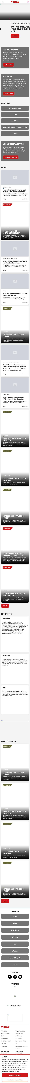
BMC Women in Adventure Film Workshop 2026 (14, 595)
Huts (15, 923)
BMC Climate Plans (21, 1041)
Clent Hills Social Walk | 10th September (14, 439)
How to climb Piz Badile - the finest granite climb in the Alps (15, 262)
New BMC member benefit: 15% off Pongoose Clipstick (15, 294)
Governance (19, 1038)
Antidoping (19, 1036)
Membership (4, 1038)
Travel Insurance (15, 108)
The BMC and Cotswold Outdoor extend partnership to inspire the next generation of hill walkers (14, 365)
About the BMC (5, 1033)
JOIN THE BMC (8, 64)
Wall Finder (15, 930)
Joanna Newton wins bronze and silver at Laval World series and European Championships (14, 191)
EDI (16, 1043)
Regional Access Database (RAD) (15, 127)
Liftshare (15, 951)
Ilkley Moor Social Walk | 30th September (14, 479)
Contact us (4, 1054)
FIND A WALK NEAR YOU (10, 157)
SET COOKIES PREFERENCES (14, 1080)
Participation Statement (22, 1046)
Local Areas (15, 121)
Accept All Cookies (15, 1075)
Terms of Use (19, 1054)
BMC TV (15, 937)
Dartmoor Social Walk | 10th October (13, 517)
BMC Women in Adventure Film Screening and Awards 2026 (14, 554)
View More (9, 36)
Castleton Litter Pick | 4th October (13, 335)
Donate (18, 1048)
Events (15, 133)
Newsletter (4, 1046)
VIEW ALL (5, 605)
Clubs (15, 114)
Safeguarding (19, 1033)
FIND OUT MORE (8, 93)
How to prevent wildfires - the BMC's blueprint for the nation (13, 398)
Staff (2, 1036)
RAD (15, 944)
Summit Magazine (15, 958)
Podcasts (3, 1043)
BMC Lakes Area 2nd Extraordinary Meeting (11, 232)
